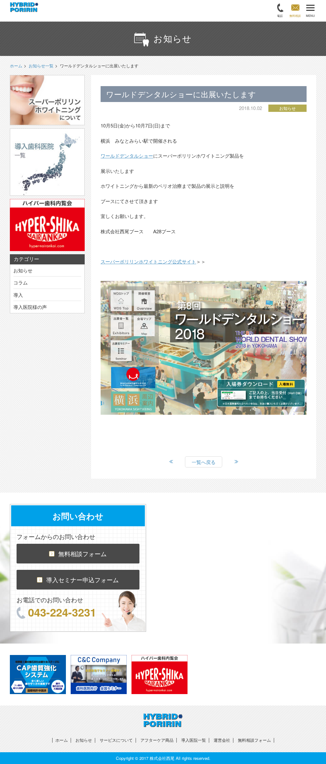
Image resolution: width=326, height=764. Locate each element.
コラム (20, 282)
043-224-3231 (62, 612)
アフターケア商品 (157, 740)
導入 (18, 294)
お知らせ (22, 270)
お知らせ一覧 (41, 66)
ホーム (61, 740)
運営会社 (222, 740)
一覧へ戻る (204, 462)
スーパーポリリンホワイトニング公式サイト (148, 261)
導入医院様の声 (30, 307)
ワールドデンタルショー (127, 155)
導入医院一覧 (193, 740)
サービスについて (116, 740)
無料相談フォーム (82, 553)
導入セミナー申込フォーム (82, 579)
